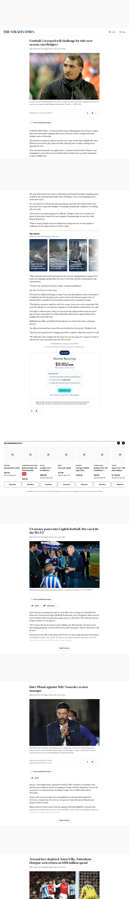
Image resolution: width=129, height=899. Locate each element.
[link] (18, 32)
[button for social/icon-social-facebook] (92, 113)
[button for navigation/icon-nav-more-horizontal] (97, 113)
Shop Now (12, 484)
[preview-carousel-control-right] (96, 255)
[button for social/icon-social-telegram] (87, 113)
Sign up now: (33, 49)
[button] (112, 32)
